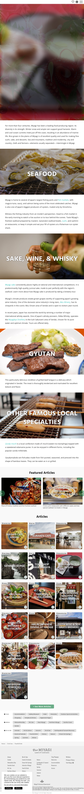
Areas (9, 757)
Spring (17, 738)
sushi (64, 221)
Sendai (17, 726)
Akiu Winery (65, 302)
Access (53, 768)
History (44, 734)
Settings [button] (8, 788)
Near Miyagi (41, 722)
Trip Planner (55, 757)
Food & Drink (34, 734)
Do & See (47, 730)
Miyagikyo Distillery (16, 319)
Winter (34, 738)
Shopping (17, 718)
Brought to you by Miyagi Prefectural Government (42, 787)
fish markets (63, 200)
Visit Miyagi (69, 763)
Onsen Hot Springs (65, 734)
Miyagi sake (10, 284)
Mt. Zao (31, 722)
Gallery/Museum (34, 714)
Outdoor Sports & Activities (69, 714)
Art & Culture (28, 730)
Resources (54, 765)
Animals (17, 730)
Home (3, 744)
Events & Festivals (20, 734)
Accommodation (20, 714)
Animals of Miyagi (26, 765)
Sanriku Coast (68, 722)
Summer (25, 738)
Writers (68, 757)
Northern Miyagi (54, 722)
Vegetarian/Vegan (45, 718)
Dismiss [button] (18, 788)
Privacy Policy (70, 760)
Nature (53, 734)
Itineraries (54, 714)
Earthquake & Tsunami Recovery (64, 730)
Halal (44, 714)
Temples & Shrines (30, 718)
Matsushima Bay (20, 722)
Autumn (38, 730)
